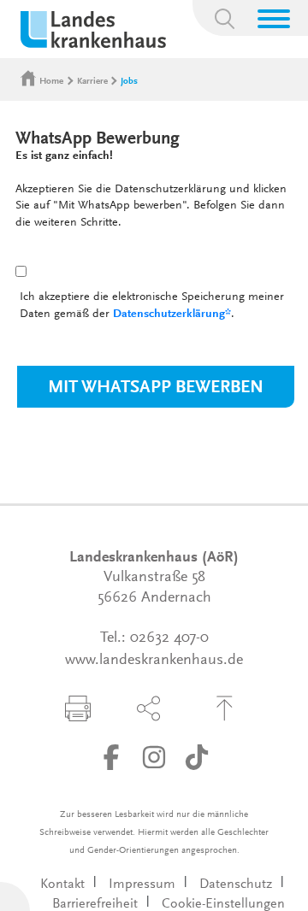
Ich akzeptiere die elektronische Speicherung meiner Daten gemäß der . (152, 305)
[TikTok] (197, 757)
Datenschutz (235, 884)
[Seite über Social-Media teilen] (149, 708)
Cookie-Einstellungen (223, 904)
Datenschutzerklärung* (172, 314)
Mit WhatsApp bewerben (156, 388)
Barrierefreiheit (95, 904)
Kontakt (62, 884)
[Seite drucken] (78, 708)
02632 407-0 (169, 638)
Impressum (142, 884)
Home (51, 81)
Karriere (92, 81)
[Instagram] (154, 757)
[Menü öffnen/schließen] (274, 19)
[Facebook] (111, 757)
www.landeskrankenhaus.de (154, 660)
